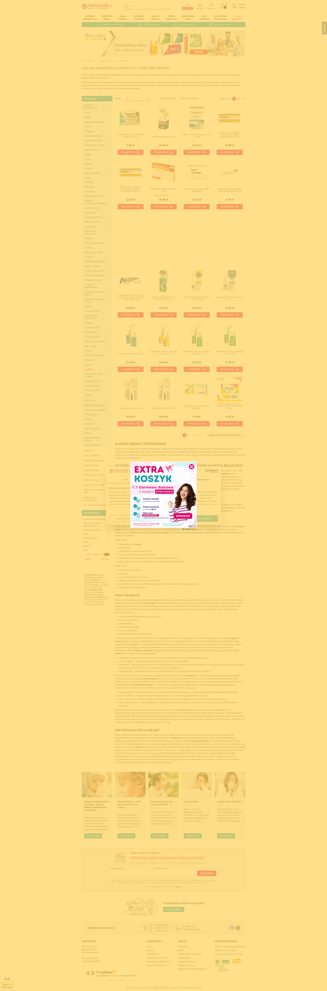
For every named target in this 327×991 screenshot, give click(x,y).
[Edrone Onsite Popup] (163, 495)
